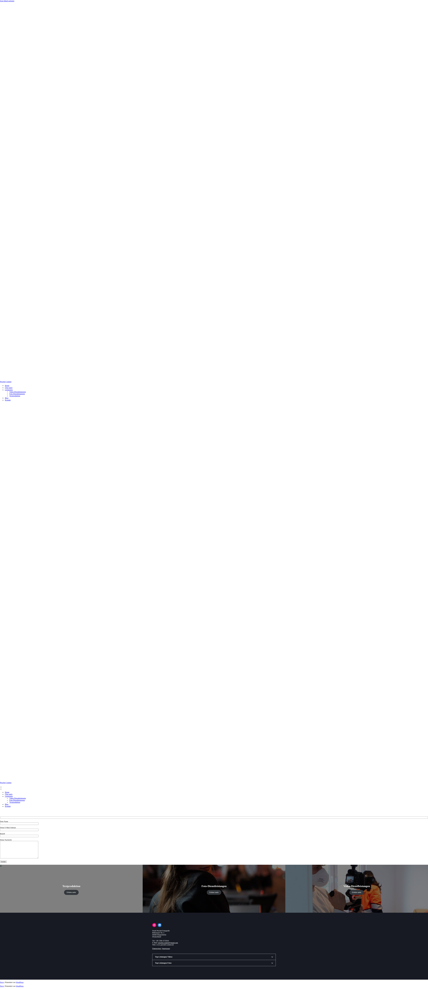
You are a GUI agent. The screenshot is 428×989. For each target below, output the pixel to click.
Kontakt (8, 400)
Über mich (8, 388)
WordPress (20, 982)
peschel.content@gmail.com (168, 943)
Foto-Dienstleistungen (17, 394)
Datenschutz (156, 949)
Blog (6, 398)
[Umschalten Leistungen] (39, 796)
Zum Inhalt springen (7, 1)
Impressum (166, 949)
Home (7, 386)
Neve (2, 982)
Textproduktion (14, 396)
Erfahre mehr (71, 892)
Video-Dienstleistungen (17, 392)
